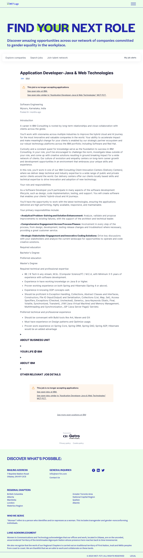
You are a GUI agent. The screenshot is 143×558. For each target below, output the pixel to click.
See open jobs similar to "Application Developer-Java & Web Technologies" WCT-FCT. (66, 95)
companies (16, 57)
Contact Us (55, 477)
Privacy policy (65, 443)
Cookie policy (78, 443)
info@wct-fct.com (58, 473)
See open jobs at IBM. (37, 91)
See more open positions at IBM (71, 415)
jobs (36, 57)
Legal (133, 555)
